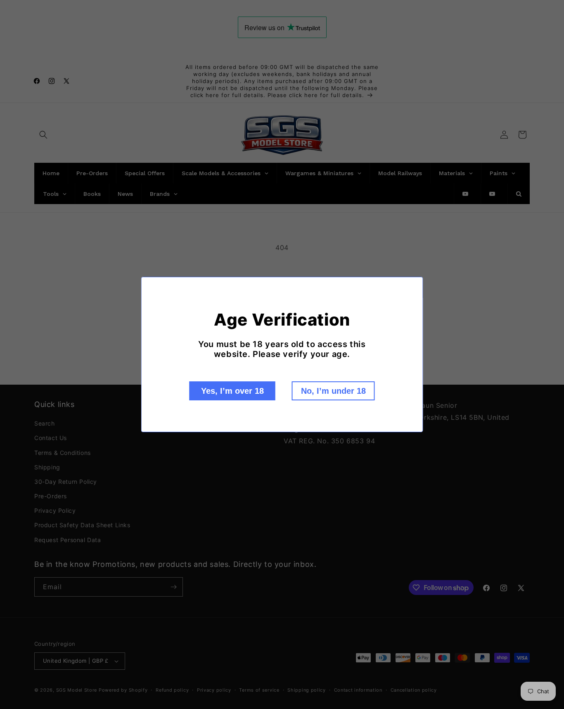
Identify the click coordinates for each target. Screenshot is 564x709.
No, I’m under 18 (333, 390)
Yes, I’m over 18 (232, 390)
